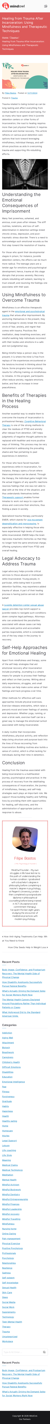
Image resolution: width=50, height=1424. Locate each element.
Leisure (5, 1145)
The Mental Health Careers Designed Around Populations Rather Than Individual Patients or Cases (24, 1003)
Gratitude (7, 1101)
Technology (8, 1317)
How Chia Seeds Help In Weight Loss (27, 947)
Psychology (8, 1258)
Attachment (8, 1042)
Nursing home (9, 1228)
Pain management (11, 1238)
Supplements (8, 1312)
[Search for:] (25, 1352)
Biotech (6, 1047)
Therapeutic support (13, 497)
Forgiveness (8, 1096)
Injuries (5, 1135)
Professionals (9, 1253)
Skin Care (7, 1292)
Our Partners (25, 1419)
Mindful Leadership (12, 1209)
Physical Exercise (11, 1243)
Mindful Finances (10, 1204)
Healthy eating (9, 1121)
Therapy (6, 1326)
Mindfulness (8, 1223)
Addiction (7, 1032)
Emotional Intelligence (13, 1081)
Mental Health (9, 1179)
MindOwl (33, 1416)
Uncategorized (9, 1336)
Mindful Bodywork (11, 1189)
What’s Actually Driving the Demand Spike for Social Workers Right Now (23, 993)
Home (5, 1125)
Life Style (7, 1155)
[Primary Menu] (46, 6)
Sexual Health (9, 1287)
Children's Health (11, 1062)
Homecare (7, 1130)
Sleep (5, 1297)
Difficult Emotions (11, 1067)
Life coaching (9, 1150)
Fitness (5, 1091)
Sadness (6, 1272)
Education (7, 1076)
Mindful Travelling (11, 1219)
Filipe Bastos (10, 93)
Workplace (7, 1341)
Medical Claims (10, 1165)
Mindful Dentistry (11, 1194)
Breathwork (8, 1052)
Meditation (7, 1174)
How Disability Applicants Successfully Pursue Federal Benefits (22, 984)
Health (5, 1116)
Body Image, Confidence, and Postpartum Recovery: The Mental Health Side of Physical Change (23, 973)
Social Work (8, 1307)
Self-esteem (8, 1277)
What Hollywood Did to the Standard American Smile (21, 1014)
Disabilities (7, 1072)
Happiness (7, 1111)
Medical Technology (12, 1170)
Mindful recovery (11, 1214)
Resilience (7, 1268)
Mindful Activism (10, 1184)
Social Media (8, 1302)
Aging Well (7, 1037)
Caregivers (7, 1057)
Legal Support (9, 1140)
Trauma (14, 98)
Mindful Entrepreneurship (15, 1199)
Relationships (9, 1263)
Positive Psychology (12, 1248)
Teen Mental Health (12, 1321)
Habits (5, 1106)
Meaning (6, 1160)
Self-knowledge (10, 1282)
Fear (4, 1086)
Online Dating (9, 1233)
